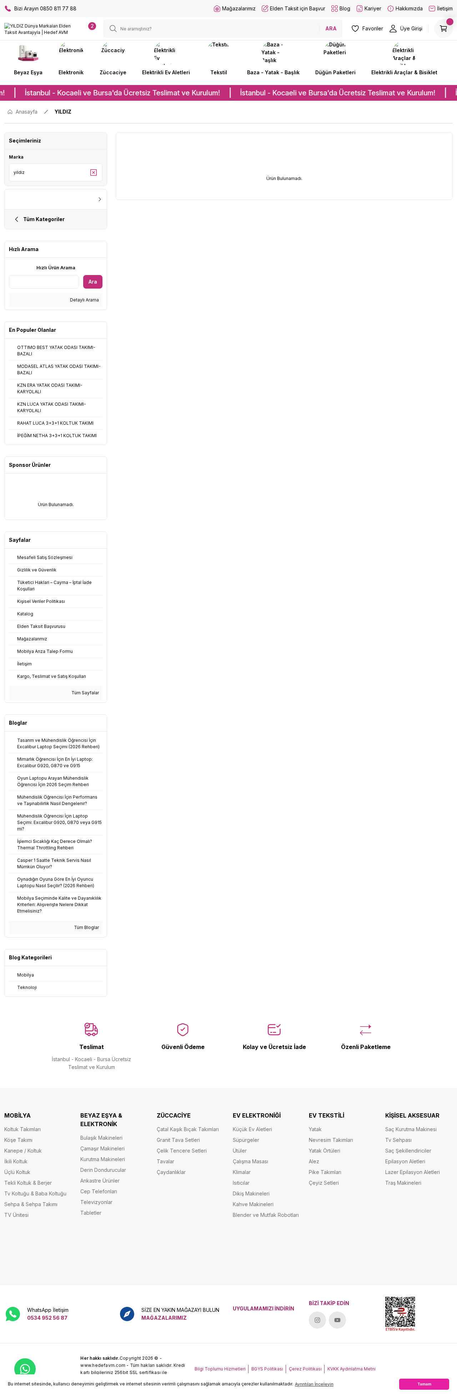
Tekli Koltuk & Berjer (28, 1183)
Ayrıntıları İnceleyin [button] (314, 1384)
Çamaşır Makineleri (102, 1148)
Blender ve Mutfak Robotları (266, 1215)
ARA (331, 28)
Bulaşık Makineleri (101, 1138)
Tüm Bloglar (86, 927)
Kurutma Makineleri (102, 1159)
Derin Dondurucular (103, 1170)
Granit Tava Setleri (178, 1140)
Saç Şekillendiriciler (408, 1151)
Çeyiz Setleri (324, 1183)
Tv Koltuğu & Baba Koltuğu (35, 1193)
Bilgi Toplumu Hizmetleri (220, 1368)
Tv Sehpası (398, 1140)
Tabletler (90, 1213)
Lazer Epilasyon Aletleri (412, 1172)
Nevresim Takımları (331, 1140)
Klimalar (242, 1172)
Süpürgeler (246, 1140)
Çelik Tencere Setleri (182, 1151)
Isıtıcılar (241, 1183)
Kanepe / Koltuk (23, 1151)
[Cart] (443, 28)
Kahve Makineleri (253, 1204)
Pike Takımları (325, 1172)
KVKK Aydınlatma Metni (351, 1368)
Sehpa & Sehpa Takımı (30, 1204)
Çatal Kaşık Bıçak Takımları (188, 1129)
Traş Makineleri (403, 1183)
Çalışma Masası (250, 1161)
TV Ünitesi (16, 1215)
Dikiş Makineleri (251, 1193)
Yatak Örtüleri (324, 1151)
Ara (93, 282)
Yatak (315, 1129)
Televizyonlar (96, 1202)
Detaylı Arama (84, 300)
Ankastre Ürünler (100, 1181)
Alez (314, 1161)
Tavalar (165, 1161)
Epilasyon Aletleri (405, 1161)
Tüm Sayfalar (84, 692)
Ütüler (240, 1151)
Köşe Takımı (18, 1140)
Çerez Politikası (305, 1368)
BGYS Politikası (267, 1368)
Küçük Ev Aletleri (252, 1129)
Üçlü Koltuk (17, 1172)
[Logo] (38, 28)
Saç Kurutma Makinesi (411, 1129)
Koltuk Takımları (22, 1129)
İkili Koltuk (15, 1161)
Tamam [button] (424, 1384)
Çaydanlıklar (171, 1172)
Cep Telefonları (98, 1191)
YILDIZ (63, 112)
